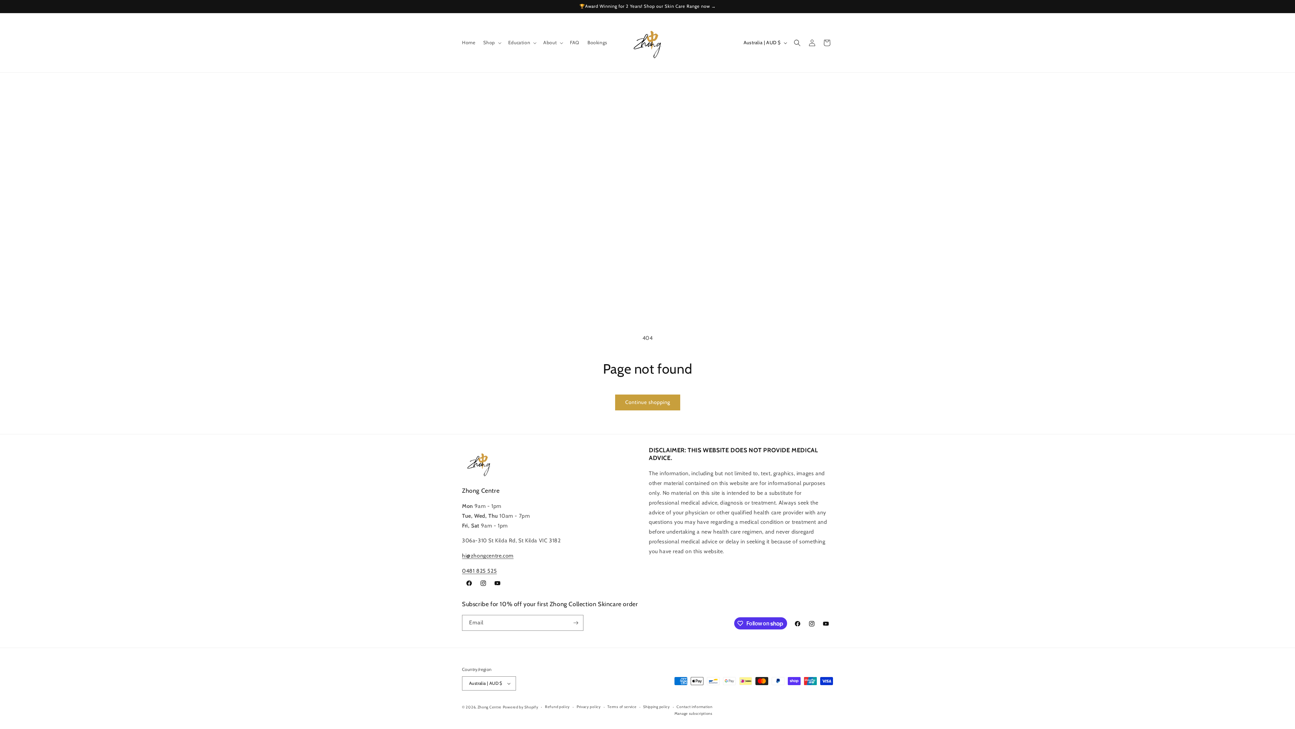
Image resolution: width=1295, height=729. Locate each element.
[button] (491, 42)
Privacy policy (589, 707)
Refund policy (557, 707)
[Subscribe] (575, 623)
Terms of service (621, 707)
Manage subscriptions (693, 713)
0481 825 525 (479, 571)
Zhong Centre (489, 707)
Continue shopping (647, 402)
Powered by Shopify (521, 707)
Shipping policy (656, 707)
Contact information (694, 707)
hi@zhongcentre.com (488, 555)
